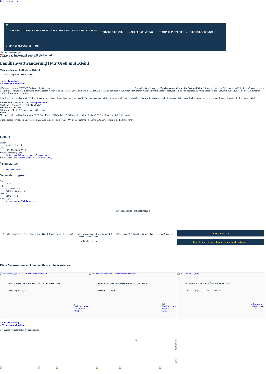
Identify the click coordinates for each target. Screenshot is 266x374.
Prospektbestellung (63, 340)
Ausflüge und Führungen (17, 155)
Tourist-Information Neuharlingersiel (16, 338)
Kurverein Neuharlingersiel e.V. (21, 373)
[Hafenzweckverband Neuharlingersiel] (139, 368)
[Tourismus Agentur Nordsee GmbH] (19, 368)
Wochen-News (61, 343)
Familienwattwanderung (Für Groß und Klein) (34, 283)
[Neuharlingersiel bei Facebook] (189, 359)
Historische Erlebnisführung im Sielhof (207, 283)
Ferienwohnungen (103, 341)
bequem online (40, 102)
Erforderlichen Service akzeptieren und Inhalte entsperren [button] (220, 242)
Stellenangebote (94, 373)
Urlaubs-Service (202, 32)
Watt (35, 158)
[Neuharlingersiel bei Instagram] (189, 361)
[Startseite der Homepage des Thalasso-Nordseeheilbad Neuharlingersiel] (51, 30)
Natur (31, 155)
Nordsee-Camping (141, 32)
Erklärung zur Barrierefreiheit (73, 373)
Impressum (41, 373)
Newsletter (60, 341)
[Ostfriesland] (47, 368)
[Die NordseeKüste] (107, 368)
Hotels (98, 338)
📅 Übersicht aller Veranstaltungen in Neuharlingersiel (26, 55)
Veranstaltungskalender (65, 338)
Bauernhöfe (100, 345)
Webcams (59, 345)
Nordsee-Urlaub (111, 32)
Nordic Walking (10, 81)
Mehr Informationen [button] (89, 241)
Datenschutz (53, 373)
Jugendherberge (102, 347)
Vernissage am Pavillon (13, 83)
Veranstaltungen (18, 46)
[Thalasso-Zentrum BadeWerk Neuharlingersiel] (155, 341)
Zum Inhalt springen (9, 1)
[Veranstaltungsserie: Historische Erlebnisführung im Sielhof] (222, 290)
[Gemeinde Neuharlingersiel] (174, 368)
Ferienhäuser (101, 343)
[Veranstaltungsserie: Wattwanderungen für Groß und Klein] (28, 290)
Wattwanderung (45, 158)
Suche (38, 46)
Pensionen (99, 340)
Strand (28, 158)
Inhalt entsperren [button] (220, 233)
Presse (105, 373)
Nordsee (21, 158)
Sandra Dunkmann (14, 169)
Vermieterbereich (153, 373)
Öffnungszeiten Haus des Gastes (14, 341)
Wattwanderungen (43, 155)
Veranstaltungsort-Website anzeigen (21, 201)
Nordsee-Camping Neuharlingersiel (15, 345)
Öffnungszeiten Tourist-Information (15, 340)
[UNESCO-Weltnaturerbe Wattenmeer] (76, 368)
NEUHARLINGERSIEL (171, 32)
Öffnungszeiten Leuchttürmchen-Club (16, 343)
